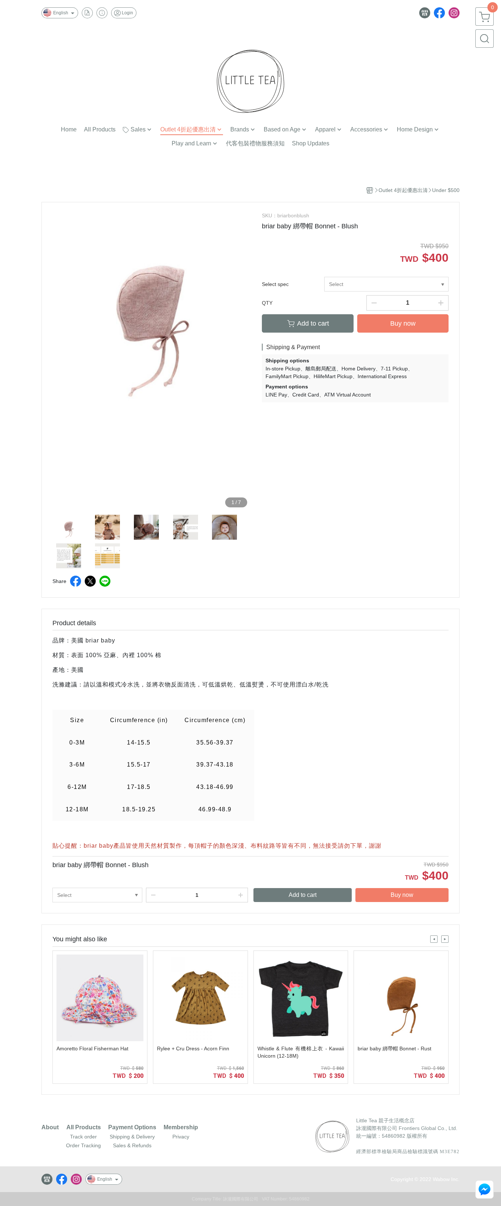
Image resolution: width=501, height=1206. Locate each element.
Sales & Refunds (132, 1145)
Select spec (275, 284)
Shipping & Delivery (132, 1136)
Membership (181, 1127)
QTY (267, 303)
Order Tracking (83, 1145)
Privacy (180, 1136)
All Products (83, 1127)
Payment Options (132, 1127)
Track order (83, 1136)
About (50, 1127)
